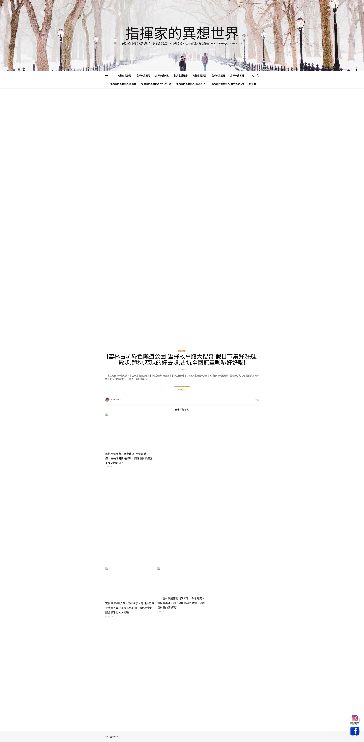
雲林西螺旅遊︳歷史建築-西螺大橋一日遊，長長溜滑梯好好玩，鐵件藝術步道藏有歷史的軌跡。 (129, 458)
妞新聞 (252, 84)
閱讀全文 (182, 389)
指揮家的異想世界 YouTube (156, 84)
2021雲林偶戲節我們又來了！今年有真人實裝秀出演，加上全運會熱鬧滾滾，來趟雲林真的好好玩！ (181, 603)
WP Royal (116, 736)
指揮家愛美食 (162, 75)
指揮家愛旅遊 (124, 75)
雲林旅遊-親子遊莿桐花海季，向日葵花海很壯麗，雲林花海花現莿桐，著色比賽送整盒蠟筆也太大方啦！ (129, 608)
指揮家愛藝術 (143, 75)
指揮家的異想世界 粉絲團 (123, 84)
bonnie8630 (116, 399)
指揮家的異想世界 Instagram (228, 84)
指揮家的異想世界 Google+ (191, 84)
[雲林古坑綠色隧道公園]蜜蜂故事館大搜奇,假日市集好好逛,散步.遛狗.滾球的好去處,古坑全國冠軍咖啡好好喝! (182, 359)
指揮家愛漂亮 (199, 75)
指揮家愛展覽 (218, 75)
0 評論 (256, 399)
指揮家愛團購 (237, 75)
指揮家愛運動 (181, 75)
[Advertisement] (182, 115)
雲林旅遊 (182, 351)
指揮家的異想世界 (182, 33)
